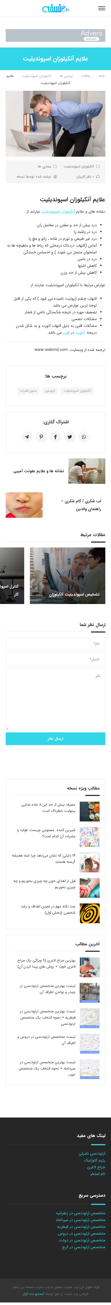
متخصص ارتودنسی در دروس (81, 1233)
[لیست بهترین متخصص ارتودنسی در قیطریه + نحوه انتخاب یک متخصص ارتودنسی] (90, 1018)
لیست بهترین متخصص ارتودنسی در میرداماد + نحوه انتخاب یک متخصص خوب (46, 1068)
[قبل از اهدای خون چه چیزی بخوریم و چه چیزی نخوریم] (90, 888)
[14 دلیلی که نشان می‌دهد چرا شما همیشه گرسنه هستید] (90, 862)
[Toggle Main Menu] (101, 8)
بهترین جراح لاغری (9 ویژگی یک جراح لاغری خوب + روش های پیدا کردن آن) (46, 963)
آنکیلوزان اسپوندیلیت (37, 76)
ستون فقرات (28, 391)
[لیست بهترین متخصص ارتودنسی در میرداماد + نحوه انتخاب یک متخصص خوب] (90, 1069)
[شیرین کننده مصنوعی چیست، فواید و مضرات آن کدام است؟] (90, 837)
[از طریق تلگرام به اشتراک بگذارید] (27, 437)
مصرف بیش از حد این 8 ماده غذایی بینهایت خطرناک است (48, 808)
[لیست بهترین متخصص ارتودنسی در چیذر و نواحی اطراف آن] (90, 993)
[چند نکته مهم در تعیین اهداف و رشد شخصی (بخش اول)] (90, 913)
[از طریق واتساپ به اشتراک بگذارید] (84, 437)
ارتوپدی (50, 391)
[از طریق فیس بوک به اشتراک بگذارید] (55, 437)
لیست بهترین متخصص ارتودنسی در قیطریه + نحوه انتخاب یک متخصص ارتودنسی (47, 1017)
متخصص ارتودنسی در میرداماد (80, 1220)
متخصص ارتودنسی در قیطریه (81, 1227)
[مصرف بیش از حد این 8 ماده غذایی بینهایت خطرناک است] (90, 811)
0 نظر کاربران (85, 176)
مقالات (86, 76)
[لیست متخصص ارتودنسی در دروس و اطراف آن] (90, 1044)
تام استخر (97, 1174)
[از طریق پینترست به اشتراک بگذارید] (41, 437)
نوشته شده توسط (34, 176)
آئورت (80, 332)
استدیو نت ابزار (33, 1294)
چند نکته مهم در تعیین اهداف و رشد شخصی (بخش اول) (48, 909)
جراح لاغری (96, 1167)
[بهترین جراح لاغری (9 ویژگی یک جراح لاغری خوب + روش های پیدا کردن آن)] (90, 967)
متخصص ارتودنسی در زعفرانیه (80, 1213)
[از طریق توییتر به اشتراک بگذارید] (69, 437)
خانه (102, 76)
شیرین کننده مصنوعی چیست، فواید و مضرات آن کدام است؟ (46, 833)
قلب (66, 332)
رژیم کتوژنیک (94, 1160)
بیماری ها (66, 76)
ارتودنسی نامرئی (92, 1153)
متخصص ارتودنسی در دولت (82, 1240)
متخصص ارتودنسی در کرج (83, 1247)
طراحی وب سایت (76, 1294)
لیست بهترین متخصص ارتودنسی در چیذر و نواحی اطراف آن (47, 989)
